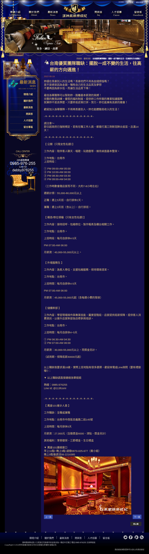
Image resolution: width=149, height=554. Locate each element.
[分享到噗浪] (136, 537)
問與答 (96, 13)
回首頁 (79, 59)
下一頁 (137, 517)
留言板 (135, 13)
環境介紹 (13, 13)
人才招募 (116, 13)
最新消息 (52, 13)
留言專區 (28, 127)
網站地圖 (139, 2)
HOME (121, 2)
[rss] (142, 537)
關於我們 (33, 13)
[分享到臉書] (131, 537)
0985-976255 (80, 543)
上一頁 (48, 517)
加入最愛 (129, 2)
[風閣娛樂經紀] (74, 10)
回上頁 (136, 524)
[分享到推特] (125, 537)
